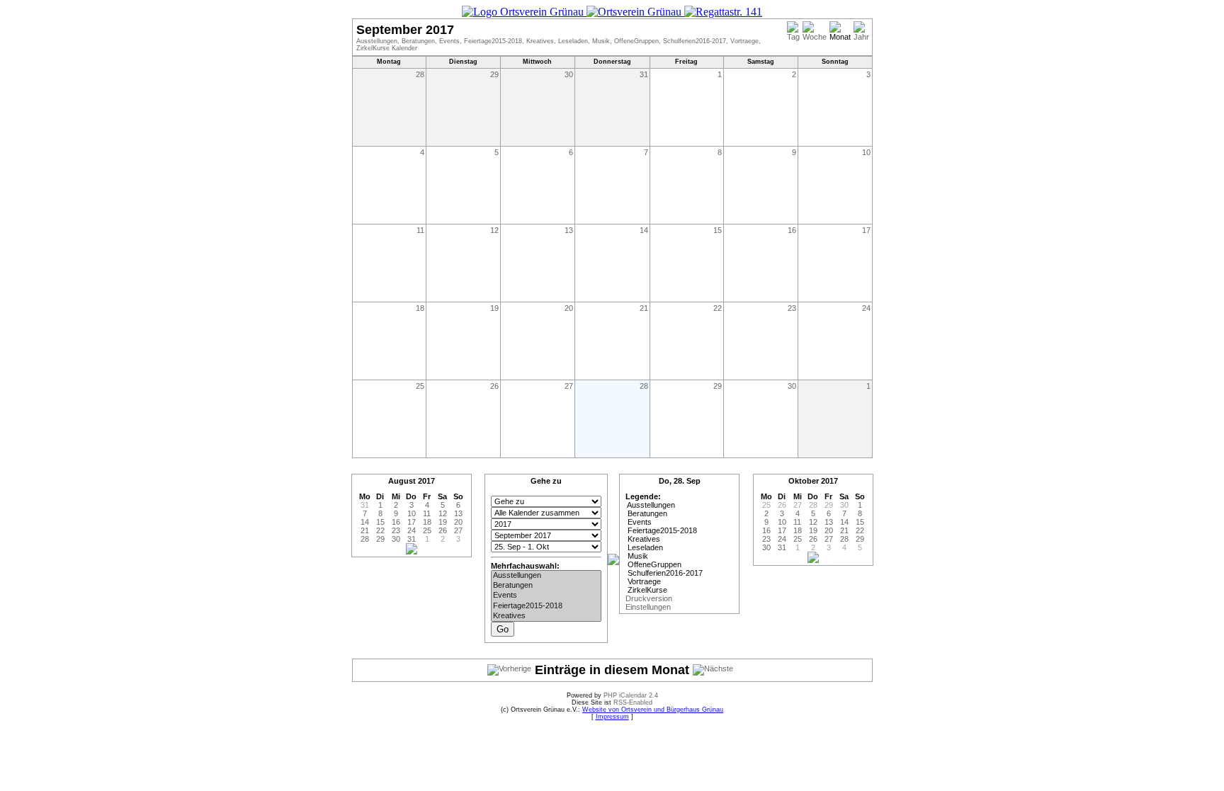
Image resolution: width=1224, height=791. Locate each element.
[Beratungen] (546, 586)
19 (494, 308)
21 (644, 308)
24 (866, 308)
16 (792, 230)
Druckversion (648, 598)
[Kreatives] (546, 616)
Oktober (803, 481)
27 (569, 386)
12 (494, 230)
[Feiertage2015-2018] (546, 606)
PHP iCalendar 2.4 (631, 695)
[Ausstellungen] (546, 576)
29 (494, 74)
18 (420, 308)
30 (569, 74)
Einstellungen (648, 607)
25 (420, 386)
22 (717, 308)
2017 (426, 481)
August (402, 481)
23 (792, 308)
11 (420, 230)
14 (644, 230)
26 (494, 386)
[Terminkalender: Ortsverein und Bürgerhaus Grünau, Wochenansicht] (612, 12)
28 (420, 74)
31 (644, 74)
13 (569, 230)
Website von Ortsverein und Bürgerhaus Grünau (652, 709)
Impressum (612, 716)
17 (866, 230)
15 (717, 230)
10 (866, 152)
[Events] (546, 596)
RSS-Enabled (632, 702)
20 (569, 308)
